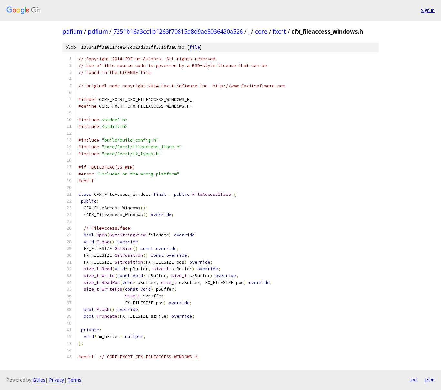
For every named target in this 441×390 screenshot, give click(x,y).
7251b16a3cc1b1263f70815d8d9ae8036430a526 (178, 31)
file (195, 47)
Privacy (56, 380)
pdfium (72, 31)
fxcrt (279, 31)
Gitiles (39, 380)
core (261, 31)
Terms (74, 380)
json (429, 380)
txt (414, 380)
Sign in (428, 10)
